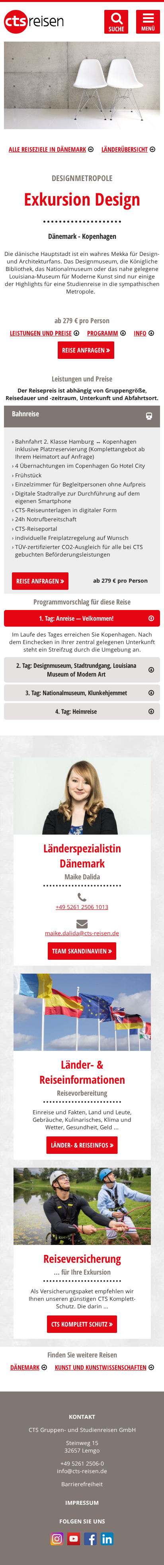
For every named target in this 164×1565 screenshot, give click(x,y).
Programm (102, 333)
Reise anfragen (38, 581)
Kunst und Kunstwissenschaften (100, 1367)
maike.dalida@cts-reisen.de (82, 933)
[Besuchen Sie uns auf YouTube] (73, 1539)
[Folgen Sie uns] (90, 1539)
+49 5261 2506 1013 (82, 907)
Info (140, 333)
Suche (116, 29)
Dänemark (24, 1367)
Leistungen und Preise (41, 333)
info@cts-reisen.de (82, 1471)
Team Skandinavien (80, 951)
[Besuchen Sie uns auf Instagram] (57, 1539)
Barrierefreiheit (82, 1484)
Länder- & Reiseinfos (80, 1145)
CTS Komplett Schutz (80, 1324)
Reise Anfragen (84, 350)
